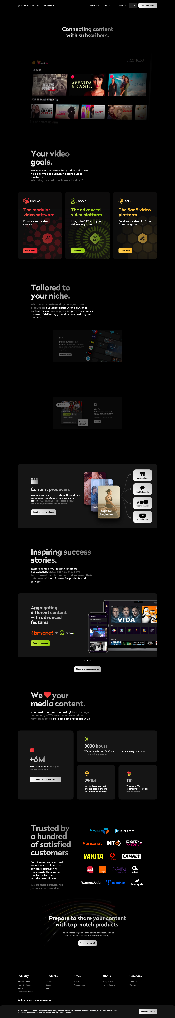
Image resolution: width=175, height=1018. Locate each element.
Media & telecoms (25, 985)
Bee (47, 988)
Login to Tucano (108, 985)
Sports (20, 988)
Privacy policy (107, 981)
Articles (77, 981)
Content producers (25, 992)
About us (133, 981)
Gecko (48, 985)
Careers (132, 985)
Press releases (79, 985)
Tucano (49, 981)
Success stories (24, 981)
